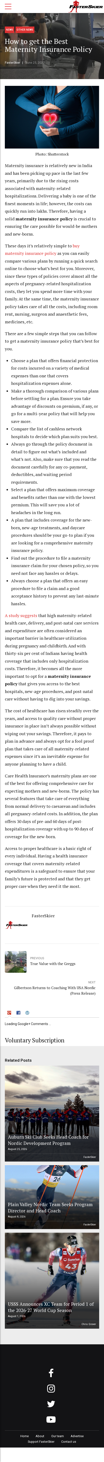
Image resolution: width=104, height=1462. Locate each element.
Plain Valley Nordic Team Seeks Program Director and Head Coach (50, 1207)
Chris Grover (89, 1324)
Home (24, 1436)
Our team (57, 1436)
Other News (25, 29)
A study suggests (21, 615)
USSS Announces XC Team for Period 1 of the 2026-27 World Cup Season (51, 1307)
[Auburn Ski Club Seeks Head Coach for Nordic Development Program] (51, 1114)
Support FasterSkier (41, 1441)
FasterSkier (12, 62)
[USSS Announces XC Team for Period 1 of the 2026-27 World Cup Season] (51, 1281)
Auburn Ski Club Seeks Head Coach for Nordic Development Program (48, 1140)
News (9, 29)
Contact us (68, 1441)
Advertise (77, 1436)
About (40, 1436)
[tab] (10, 1013)
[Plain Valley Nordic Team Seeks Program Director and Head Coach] (51, 1197)
